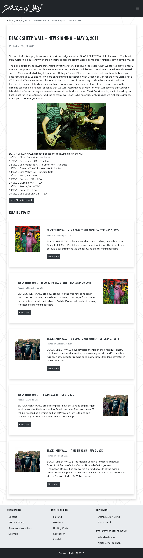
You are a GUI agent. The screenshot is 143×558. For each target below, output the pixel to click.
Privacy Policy (16, 522)
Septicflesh (59, 533)
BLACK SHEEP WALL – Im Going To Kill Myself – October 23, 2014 (83, 338)
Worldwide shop (107, 537)
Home (10, 20)
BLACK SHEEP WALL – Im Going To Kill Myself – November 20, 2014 (54, 282)
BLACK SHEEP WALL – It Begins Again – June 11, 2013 (46, 394)
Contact (13, 516)
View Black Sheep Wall (21, 200)
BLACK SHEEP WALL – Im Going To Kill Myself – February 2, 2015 (83, 230)
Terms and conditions (20, 528)
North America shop (109, 542)
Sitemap (13, 533)
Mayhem (58, 522)
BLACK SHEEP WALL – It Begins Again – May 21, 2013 (75, 450)
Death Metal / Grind (109, 516)
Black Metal (104, 522)
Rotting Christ (61, 528)
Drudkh (57, 539)
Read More (53, 256)
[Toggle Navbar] (137, 8)
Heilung (57, 516)
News (19, 20)
